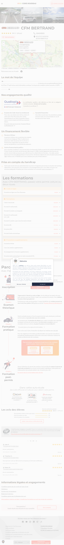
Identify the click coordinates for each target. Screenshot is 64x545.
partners (21, 265)
